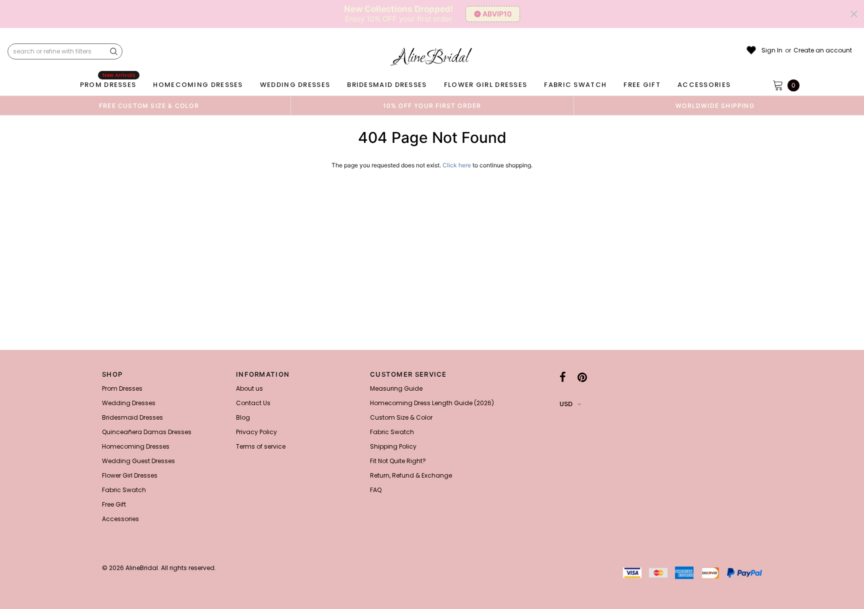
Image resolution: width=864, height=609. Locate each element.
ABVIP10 (497, 13)
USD (566, 404)
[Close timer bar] (854, 14)
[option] (149, 105)
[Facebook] (563, 377)
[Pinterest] (582, 377)
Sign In (772, 50)
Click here (457, 165)
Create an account (823, 50)
